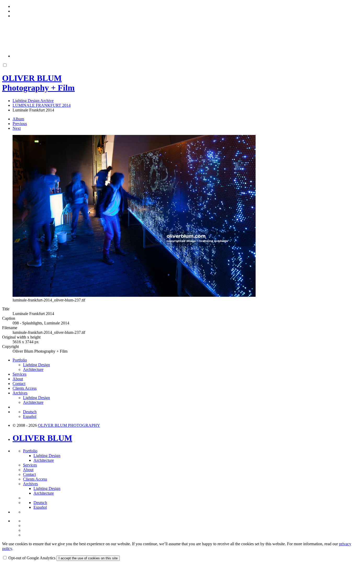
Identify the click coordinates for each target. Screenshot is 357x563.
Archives (20, 393)
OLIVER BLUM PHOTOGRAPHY (69, 425)
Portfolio (20, 360)
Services (19, 374)
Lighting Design (36, 365)
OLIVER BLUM (42, 438)
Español (29, 416)
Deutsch (30, 412)
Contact (19, 383)
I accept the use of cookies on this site (88, 558)
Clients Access (25, 388)
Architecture (33, 369)
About (18, 379)
